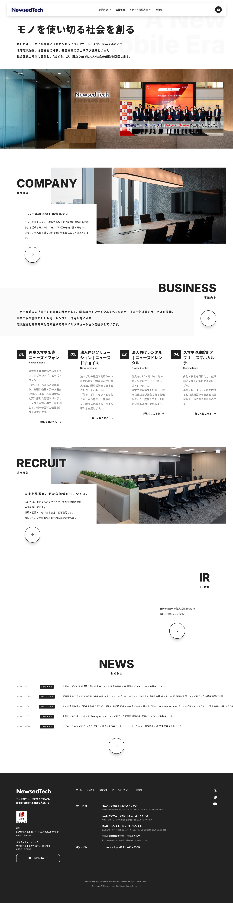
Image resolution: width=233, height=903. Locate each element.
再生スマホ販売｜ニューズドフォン (119, 805)
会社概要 (90, 790)
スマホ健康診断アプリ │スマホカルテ (121, 836)
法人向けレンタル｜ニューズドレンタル (122, 826)
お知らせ (103, 790)
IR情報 (139, 790)
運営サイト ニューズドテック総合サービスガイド (108, 847)
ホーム (79, 790)
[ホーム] (28, 9)
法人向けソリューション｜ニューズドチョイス (125, 815)
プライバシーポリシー (121, 790)
